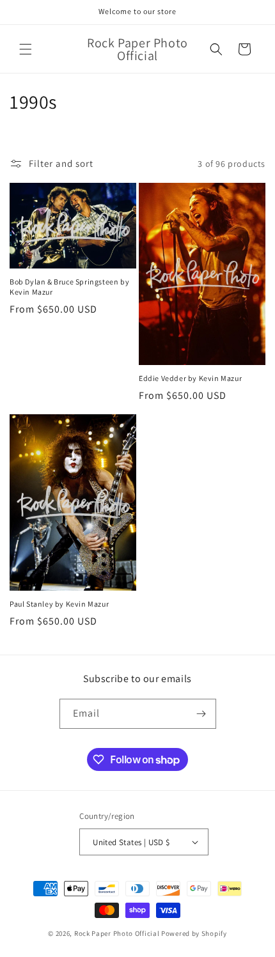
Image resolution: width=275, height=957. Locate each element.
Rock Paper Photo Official (117, 933)
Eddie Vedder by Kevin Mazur (190, 378)
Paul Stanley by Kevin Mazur (59, 604)
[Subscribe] (201, 714)
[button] (26, 49)
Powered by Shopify (194, 933)
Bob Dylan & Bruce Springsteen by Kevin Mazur (69, 287)
